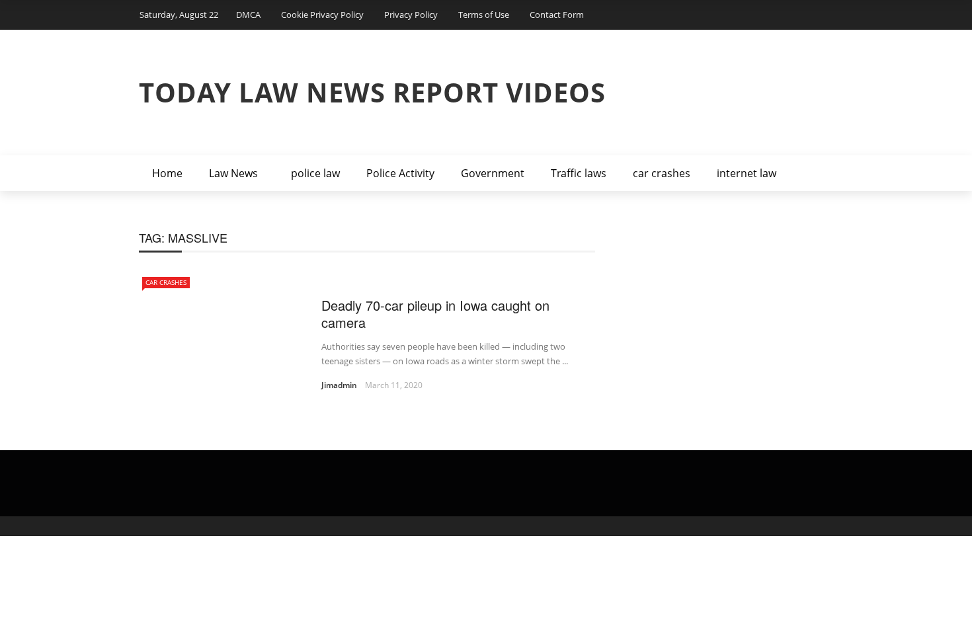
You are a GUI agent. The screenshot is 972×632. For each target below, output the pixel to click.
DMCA (248, 14)
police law (315, 173)
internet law (746, 173)
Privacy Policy (411, 14)
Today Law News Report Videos (372, 92)
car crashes (661, 173)
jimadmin (339, 385)
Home (167, 173)
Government (492, 173)
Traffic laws (578, 173)
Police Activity (400, 173)
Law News (233, 173)
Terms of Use (483, 14)
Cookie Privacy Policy (322, 14)
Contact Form (557, 14)
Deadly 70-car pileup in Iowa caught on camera (435, 314)
